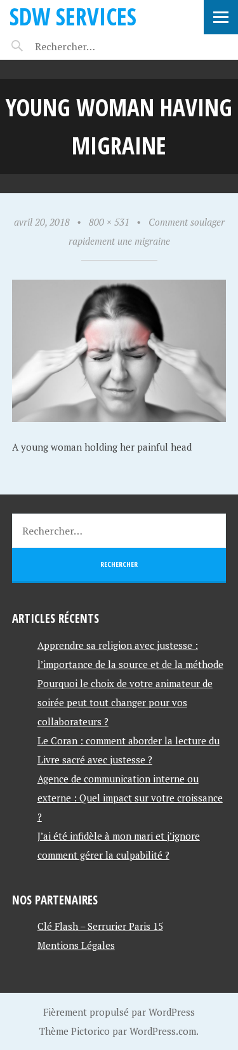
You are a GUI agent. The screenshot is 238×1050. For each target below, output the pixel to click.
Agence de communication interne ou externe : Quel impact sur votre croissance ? (130, 797)
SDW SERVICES (73, 16)
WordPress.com (162, 1031)
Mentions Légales (76, 945)
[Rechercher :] (87, 46)
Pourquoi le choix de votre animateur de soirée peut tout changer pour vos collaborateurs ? (125, 702)
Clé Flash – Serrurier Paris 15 (100, 926)
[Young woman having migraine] (119, 418)
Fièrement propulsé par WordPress (119, 1012)
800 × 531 (109, 221)
